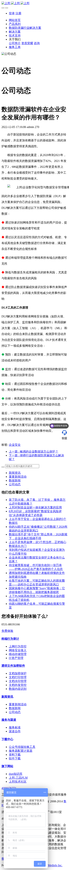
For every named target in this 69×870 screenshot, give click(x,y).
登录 (12, 13)
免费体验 (7, 630)
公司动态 (15, 484)
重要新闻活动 (17, 476)
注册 (18, 13)
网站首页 (15, 20)
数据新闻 (15, 480)
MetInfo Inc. (55, 865)
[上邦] (34, 3)
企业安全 (15, 444)
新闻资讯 (15, 472)
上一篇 (33, 451)
